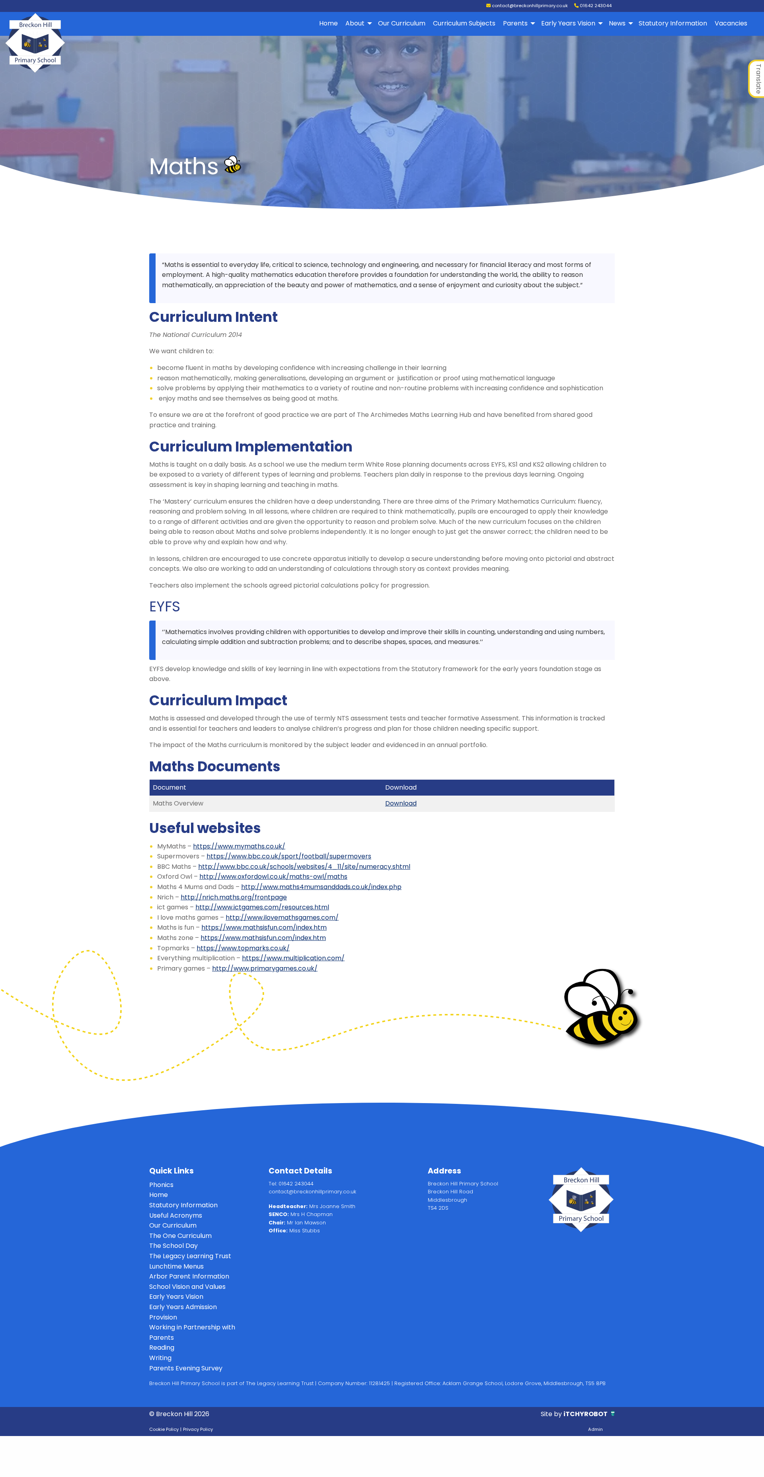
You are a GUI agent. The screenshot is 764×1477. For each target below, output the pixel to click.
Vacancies (731, 23)
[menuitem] (329, 23)
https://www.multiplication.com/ (293, 958)
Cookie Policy (164, 1429)
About (354, 23)
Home (328, 23)
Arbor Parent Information (189, 1276)
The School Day (173, 1245)
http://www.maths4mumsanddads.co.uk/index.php (321, 886)
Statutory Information (673, 23)
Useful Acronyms (175, 1215)
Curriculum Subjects (464, 23)
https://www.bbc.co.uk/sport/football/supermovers (289, 856)
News (617, 23)
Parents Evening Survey (185, 1368)
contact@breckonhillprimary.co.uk (529, 5)
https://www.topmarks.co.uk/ (243, 948)
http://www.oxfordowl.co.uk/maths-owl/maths (273, 876)
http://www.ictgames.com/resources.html (262, 907)
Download (401, 803)
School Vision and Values (187, 1286)
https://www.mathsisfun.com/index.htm (264, 927)
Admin (595, 1429)
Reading (161, 1347)
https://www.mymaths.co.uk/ (239, 846)
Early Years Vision (568, 23)
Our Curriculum (401, 23)
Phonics (161, 1184)
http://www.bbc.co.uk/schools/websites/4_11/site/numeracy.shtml (304, 866)
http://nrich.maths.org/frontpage (234, 897)
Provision (163, 1317)
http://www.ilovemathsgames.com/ (282, 917)
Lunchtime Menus (176, 1266)
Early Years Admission (183, 1307)
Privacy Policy (198, 1429)
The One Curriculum (180, 1235)
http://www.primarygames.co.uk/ (265, 968)
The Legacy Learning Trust (190, 1256)
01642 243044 (595, 5)
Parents (515, 23)
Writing (160, 1357)
